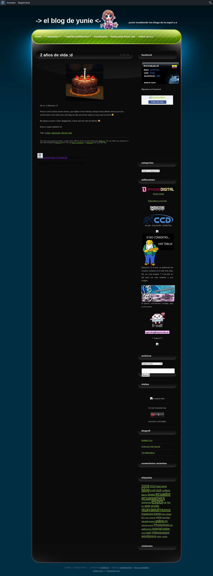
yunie (164, 536)
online (159, 521)
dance (144, 495)
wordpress (148, 536)
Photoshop (161, 525)
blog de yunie (66, 133)
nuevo (152, 521)
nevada (144, 521)
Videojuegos (161, 532)
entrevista (146, 502)
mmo (159, 517)
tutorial (157, 528)
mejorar (152, 518)
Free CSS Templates (141, 568)
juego (158, 513)
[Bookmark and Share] (157, 232)
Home (38, 36)
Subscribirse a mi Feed (157, 201)
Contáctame (100, 36)
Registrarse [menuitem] (24, 2)
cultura (166, 490)
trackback (89, 142)
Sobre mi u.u (146, 36)
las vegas (166, 514)
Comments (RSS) (113, 571)
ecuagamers (153, 498)
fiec (169, 502)
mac (147, 518)
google (155, 506)
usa (143, 533)
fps (142, 506)
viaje (148, 532)
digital (151, 494)
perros (150, 525)
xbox (159, 536)
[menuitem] (3, 2)
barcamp (161, 486)
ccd (152, 490)
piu (171, 525)
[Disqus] (84, 193)
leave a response (77, 142)
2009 (145, 486)
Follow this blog (157, 102)
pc (166, 521)
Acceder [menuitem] (11, 2)
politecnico (146, 529)
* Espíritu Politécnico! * (78, 36)
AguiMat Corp (146, 440)
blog (145, 489)
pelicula (144, 525)
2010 (153, 486)
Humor (165, 510)
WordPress (104, 568)
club (159, 490)
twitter (166, 528)
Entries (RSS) (98, 571)
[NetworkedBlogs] (157, 97)
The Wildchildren (148, 453)
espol (157, 501)
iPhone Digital (158, 194)
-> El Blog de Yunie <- (68, 20)
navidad (166, 517)
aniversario (55, 133)
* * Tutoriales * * (53, 36)
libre (143, 518)
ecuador (163, 494)
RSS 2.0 (58, 142)
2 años (47, 133)
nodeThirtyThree (126, 568)
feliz (165, 503)
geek (147, 506)
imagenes (147, 513)
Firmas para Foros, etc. (123, 36)
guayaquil (150, 509)
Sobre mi (102, 141)
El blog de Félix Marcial (150, 447)
